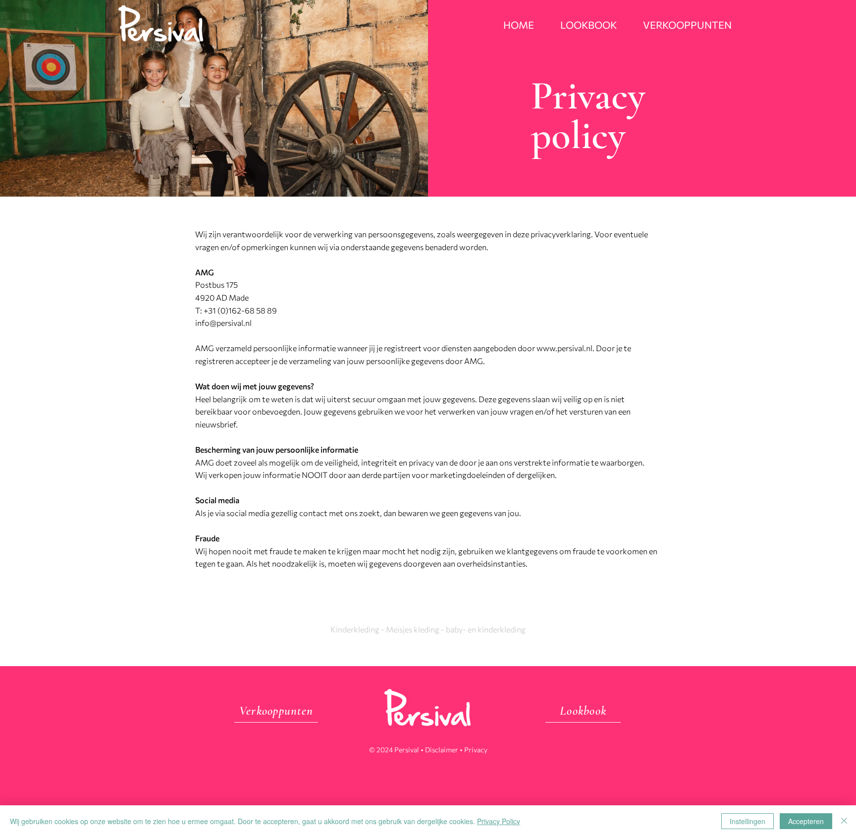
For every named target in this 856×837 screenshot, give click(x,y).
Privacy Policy (498, 821)
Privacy (475, 749)
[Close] (844, 821)
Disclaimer (441, 749)
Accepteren (806, 821)
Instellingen (747, 821)
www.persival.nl (564, 348)
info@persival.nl (224, 322)
